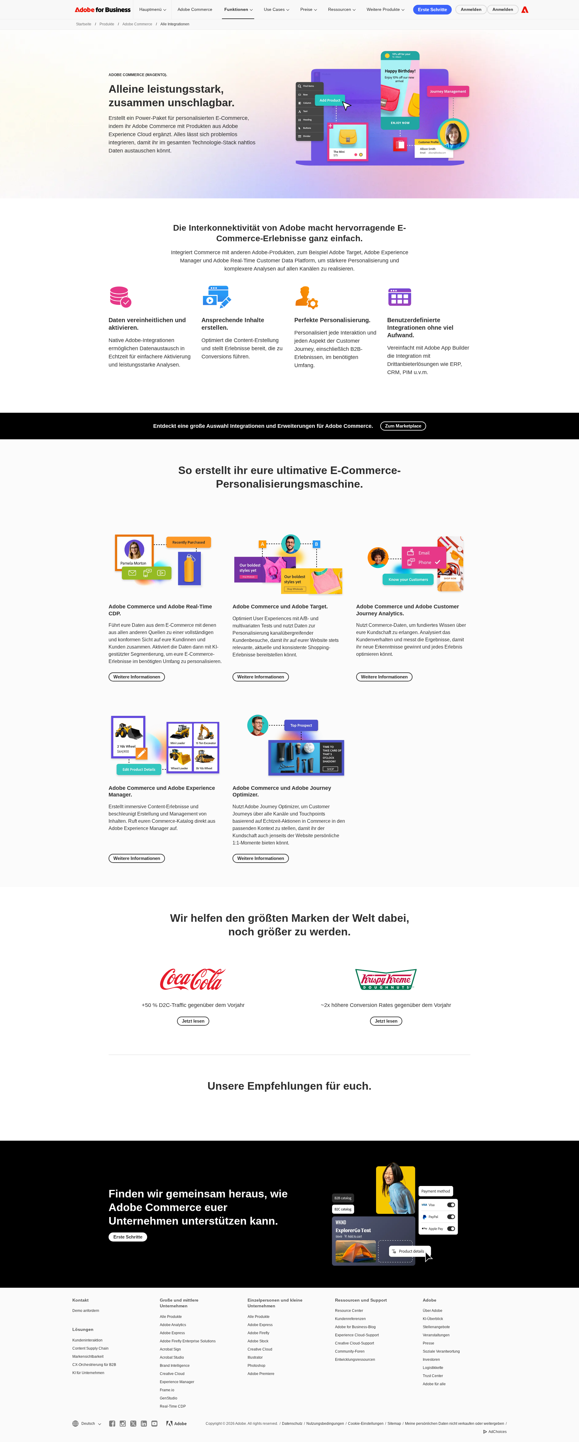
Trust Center (433, 1376)
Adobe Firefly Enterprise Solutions (188, 1341)
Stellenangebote (436, 1327)
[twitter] (133, 1424)
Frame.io (167, 1390)
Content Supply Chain (90, 1348)
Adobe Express (172, 1333)
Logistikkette (433, 1368)
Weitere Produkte (383, 9)
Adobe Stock (258, 1341)
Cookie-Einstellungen (366, 1423)
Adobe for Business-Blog (355, 1327)
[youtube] (154, 1424)
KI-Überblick (433, 1319)
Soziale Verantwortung (441, 1351)
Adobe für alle (434, 1384)
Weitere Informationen (136, 676)
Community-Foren (350, 1351)
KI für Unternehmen (88, 1373)
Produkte (107, 24)
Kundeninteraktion (87, 1340)
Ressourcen (339, 9)
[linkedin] (144, 1424)
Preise (306, 9)
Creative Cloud (172, 1374)
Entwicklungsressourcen (355, 1359)
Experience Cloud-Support (357, 1335)
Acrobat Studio (172, 1357)
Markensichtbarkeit (87, 1356)
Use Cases (274, 9)
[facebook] (112, 1424)
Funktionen (236, 9)
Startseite (83, 24)
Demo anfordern (85, 1311)
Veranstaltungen (436, 1335)
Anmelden (471, 9)
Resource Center (349, 1311)
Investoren (431, 1359)
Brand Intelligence (175, 1365)
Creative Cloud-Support (354, 1343)
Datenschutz (292, 1423)
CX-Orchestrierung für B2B (94, 1365)
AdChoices (498, 1432)
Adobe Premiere (261, 1374)
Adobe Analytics (173, 1325)
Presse (428, 1343)
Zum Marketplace (403, 425)
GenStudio (168, 1398)
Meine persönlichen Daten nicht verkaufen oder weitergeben (454, 1423)
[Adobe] (525, 9)
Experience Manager (177, 1382)
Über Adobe (432, 1311)
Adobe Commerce (195, 9)
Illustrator (255, 1357)
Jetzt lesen (193, 1021)
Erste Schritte (432, 9)
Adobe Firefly (258, 1333)
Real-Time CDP (173, 1406)
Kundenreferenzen (350, 1319)
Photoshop (256, 1365)
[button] (86, 1424)
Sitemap (394, 1423)
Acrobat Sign (170, 1349)
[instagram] (123, 1424)
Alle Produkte (171, 1317)
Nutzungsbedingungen (325, 1423)
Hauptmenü (150, 9)
